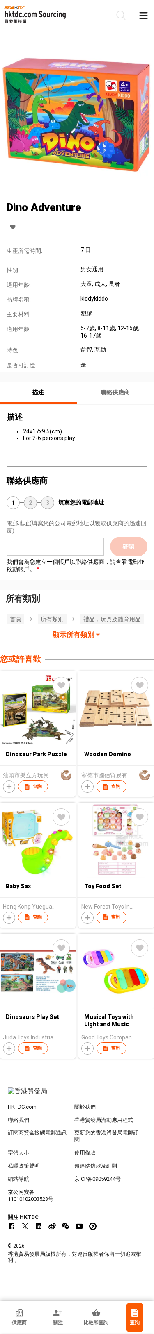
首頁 (15, 619)
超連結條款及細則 (95, 1166)
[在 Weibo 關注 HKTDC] (52, 1226)
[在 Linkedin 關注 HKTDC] (38, 1226)
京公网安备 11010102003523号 (30, 1195)
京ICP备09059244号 (97, 1179)
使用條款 (85, 1153)
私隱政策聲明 (24, 1166)
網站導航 (18, 1179)
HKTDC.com (22, 1107)
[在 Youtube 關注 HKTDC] (79, 1226)
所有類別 (52, 619)
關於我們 (85, 1107)
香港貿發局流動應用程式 (103, 1120)
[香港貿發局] (77, 1095)
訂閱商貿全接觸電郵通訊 (37, 1133)
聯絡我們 (18, 1120)
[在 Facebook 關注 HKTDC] (11, 1226)
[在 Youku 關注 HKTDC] (93, 1226)
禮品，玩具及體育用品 (112, 619)
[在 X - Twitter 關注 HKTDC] (25, 1226)
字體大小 (18, 1153)
